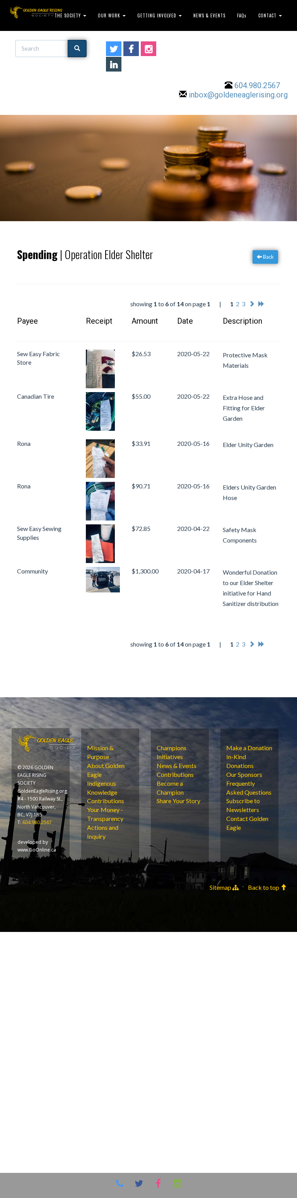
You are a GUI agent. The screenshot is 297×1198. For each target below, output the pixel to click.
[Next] (252, 303)
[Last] (261, 303)
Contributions (105, 800)
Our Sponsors (244, 774)
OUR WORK (110, 15)
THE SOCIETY (68, 15)
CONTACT (268, 15)
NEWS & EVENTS (209, 15)
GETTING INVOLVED (157, 15)
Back (268, 257)
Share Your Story (178, 800)
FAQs (242, 15)
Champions (171, 747)
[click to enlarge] (103, 369)
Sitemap (221, 887)
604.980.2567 (257, 85)
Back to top (264, 887)
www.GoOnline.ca (36, 849)
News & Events (176, 765)
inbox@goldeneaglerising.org (238, 94)
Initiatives (170, 756)
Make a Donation (249, 747)
